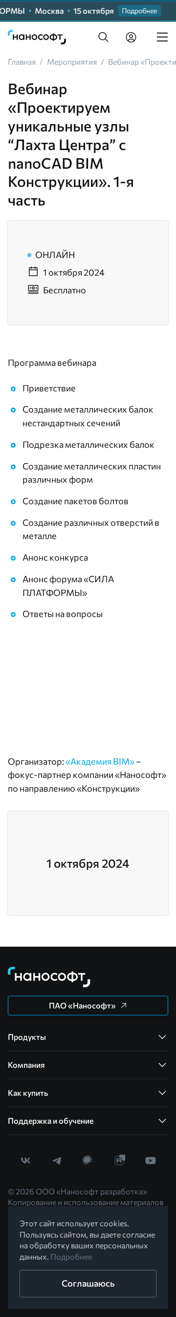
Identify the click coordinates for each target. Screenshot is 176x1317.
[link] (37, 37)
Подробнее (71, 1256)
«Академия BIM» (100, 761)
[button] (104, 37)
